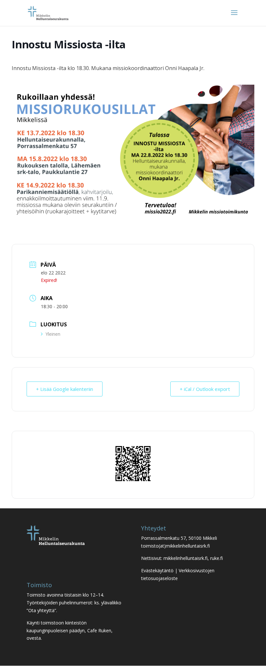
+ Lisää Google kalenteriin (64, 389)
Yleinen (52, 334)
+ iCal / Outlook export (205, 389)
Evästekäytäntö (157, 570)
